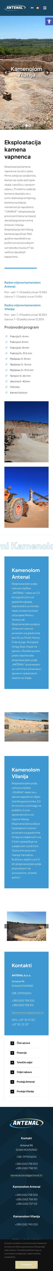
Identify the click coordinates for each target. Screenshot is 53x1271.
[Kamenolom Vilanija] (26, 926)
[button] (49, 21)
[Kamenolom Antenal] (26, 726)
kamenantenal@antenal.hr (28, 1012)
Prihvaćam (26, 1264)
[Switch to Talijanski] (39, 8)
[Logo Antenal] (15, 6)
